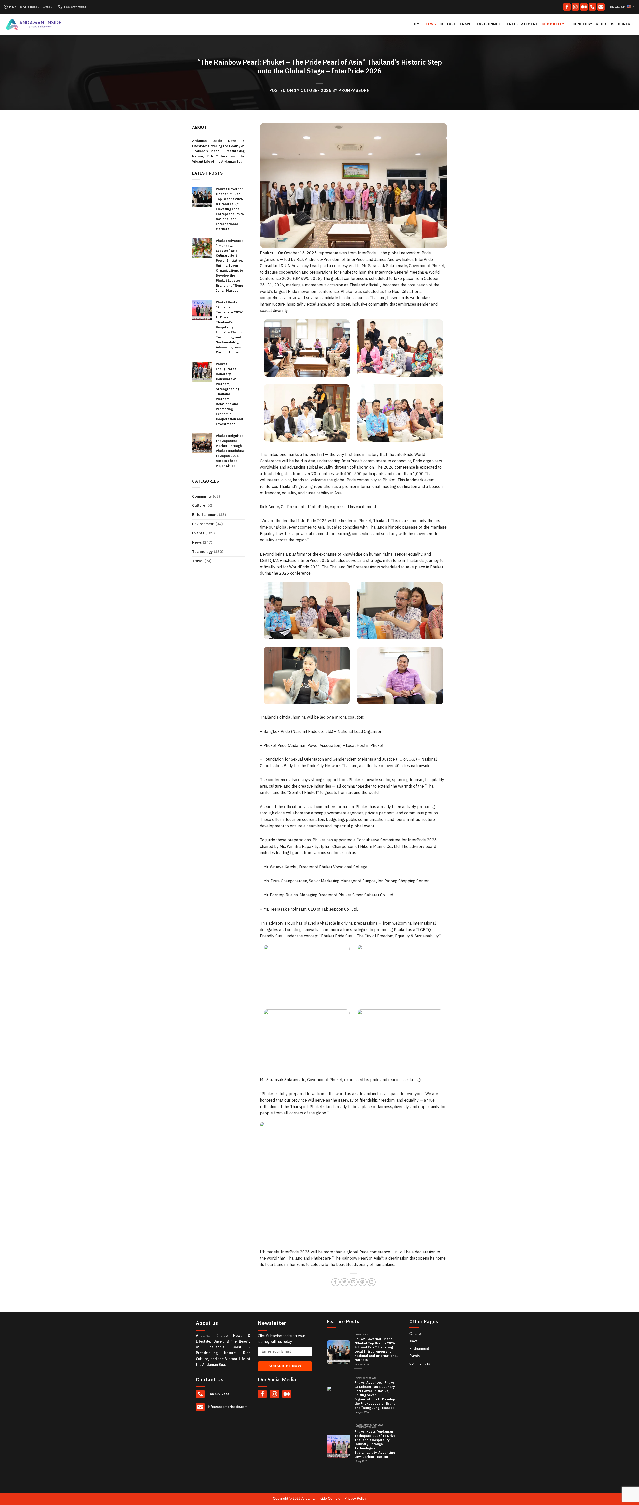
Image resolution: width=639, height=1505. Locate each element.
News (430, 24)
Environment (490, 24)
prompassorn (354, 90)
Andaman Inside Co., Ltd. (321, 1498)
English (618, 7)
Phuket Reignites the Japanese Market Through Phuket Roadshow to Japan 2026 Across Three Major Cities (230, 450)
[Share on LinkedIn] (371, 1282)
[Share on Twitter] (344, 1282)
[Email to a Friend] (353, 1282)
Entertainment (522, 24)
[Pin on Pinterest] (362, 1282)
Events (198, 533)
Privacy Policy (355, 1498)
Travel (466, 24)
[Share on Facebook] (335, 1282)
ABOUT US (605, 24)
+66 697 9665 (218, 1394)
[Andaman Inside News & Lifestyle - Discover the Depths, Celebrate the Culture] (49, 24)
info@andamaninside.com (227, 1407)
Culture (448, 24)
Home (416, 24)
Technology (580, 24)
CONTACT (626, 24)
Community (553, 24)
